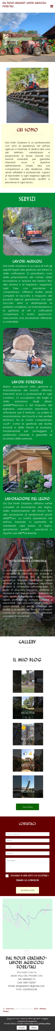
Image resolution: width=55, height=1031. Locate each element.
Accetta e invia (27, 890)
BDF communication (24, 1009)
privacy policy (44, 1024)
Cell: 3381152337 (26, 982)
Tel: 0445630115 (26, 979)
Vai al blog (28, 807)
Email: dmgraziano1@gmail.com (26, 986)
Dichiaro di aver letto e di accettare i (30, 876)
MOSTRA (28, 686)
